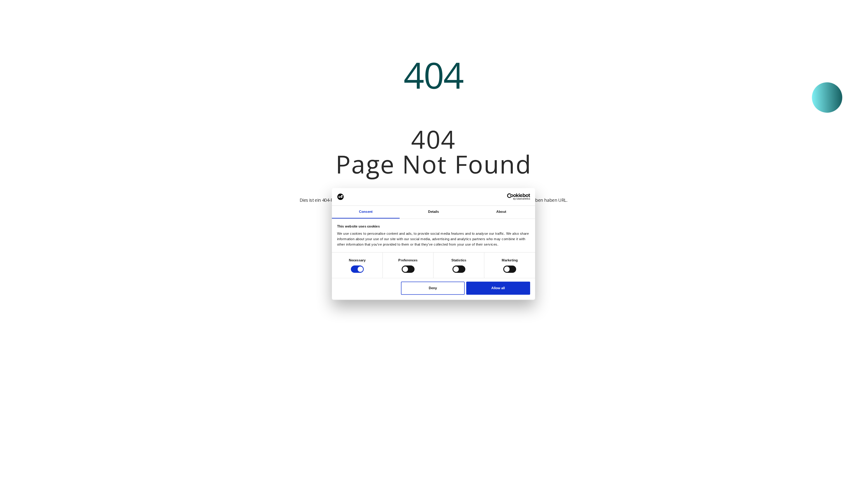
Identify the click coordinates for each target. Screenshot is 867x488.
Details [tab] (433, 212)
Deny (433, 288)
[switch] (408, 269)
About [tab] (501, 212)
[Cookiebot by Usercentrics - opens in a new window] (510, 196)
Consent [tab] (366, 212)
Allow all (498, 288)
